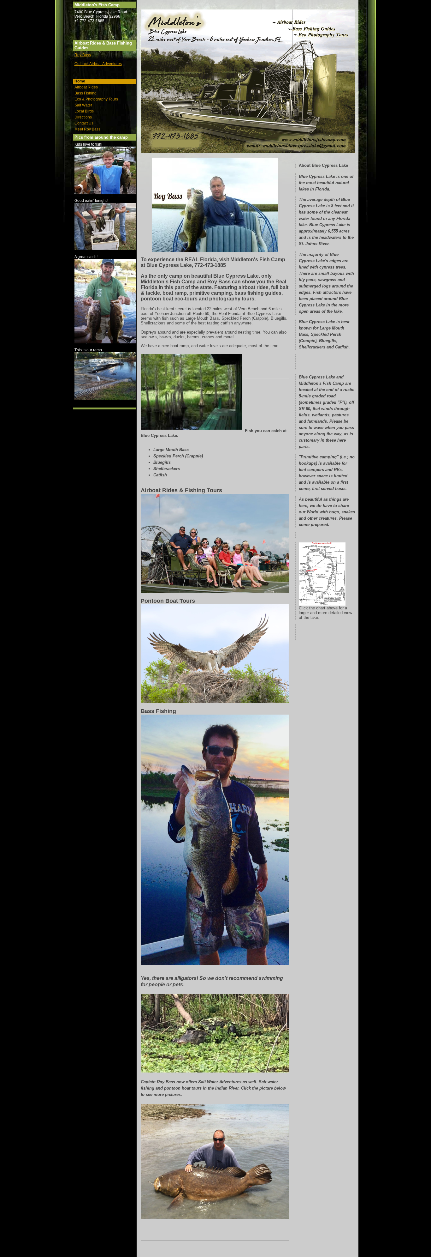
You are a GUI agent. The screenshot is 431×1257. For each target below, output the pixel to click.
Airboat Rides (86, 87)
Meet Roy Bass (87, 129)
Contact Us (83, 123)
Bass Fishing (85, 93)
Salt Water (83, 105)
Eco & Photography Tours (96, 99)
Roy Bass (82, 55)
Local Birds (84, 111)
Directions (83, 117)
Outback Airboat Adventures (98, 64)
